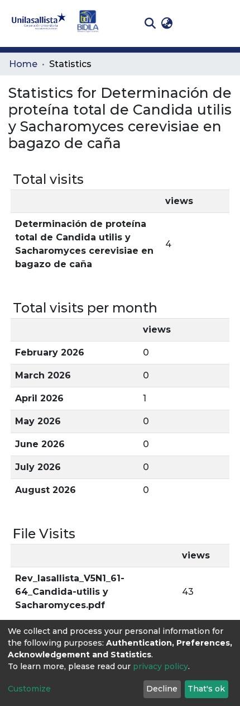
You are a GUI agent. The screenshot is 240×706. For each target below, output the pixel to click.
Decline (161, 689)
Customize (29, 689)
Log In (193, 23)
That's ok (206, 689)
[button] (167, 23)
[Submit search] (150, 23)
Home (23, 64)
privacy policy (160, 666)
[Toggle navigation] (223, 23)
